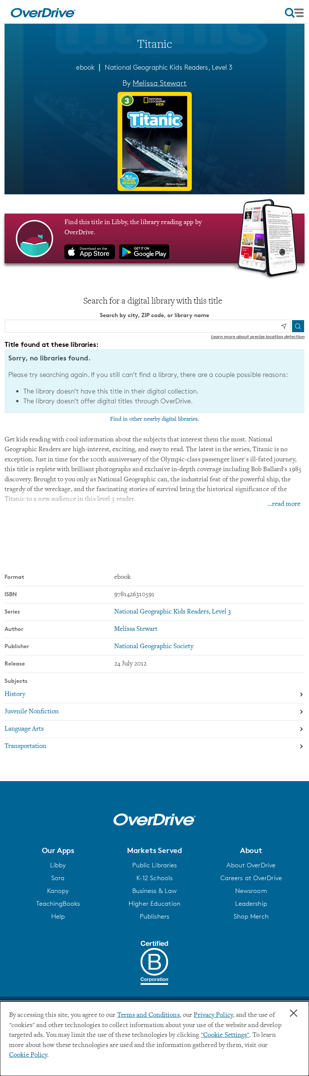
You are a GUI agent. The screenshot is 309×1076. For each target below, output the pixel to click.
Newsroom (251, 890)
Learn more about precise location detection (257, 336)
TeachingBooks (58, 903)
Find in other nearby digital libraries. (154, 419)
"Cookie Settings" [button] (225, 1035)
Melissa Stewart (160, 82)
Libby (58, 865)
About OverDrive (250, 865)
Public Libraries (154, 865)
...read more (284, 504)
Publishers (154, 916)
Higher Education (154, 903)
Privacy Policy (213, 1015)
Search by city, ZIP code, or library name (154, 315)
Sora (57, 878)
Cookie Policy (28, 1055)
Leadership (251, 903)
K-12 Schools (154, 878)
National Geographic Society (153, 646)
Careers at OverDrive (251, 878)
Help (58, 916)
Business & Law (154, 890)
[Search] (298, 326)
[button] (58, 850)
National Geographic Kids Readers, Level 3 (169, 67)
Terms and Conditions (148, 1015)
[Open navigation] (294, 12)
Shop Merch (251, 916)
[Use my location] (284, 326)
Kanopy (58, 890)
